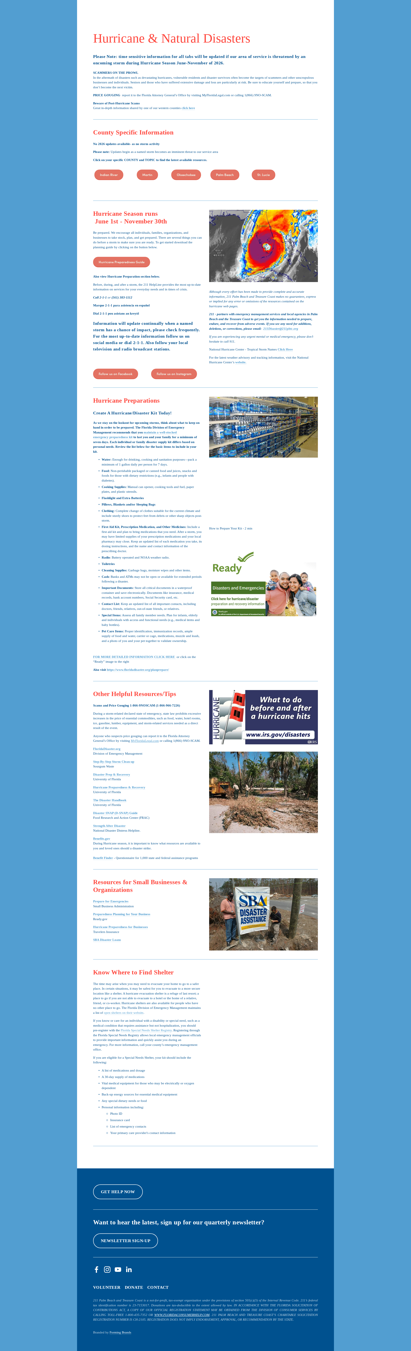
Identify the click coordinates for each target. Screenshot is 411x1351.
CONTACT (158, 1287)
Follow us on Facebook (116, 373)
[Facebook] (96, 1269)
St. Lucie (263, 174)
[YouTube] (118, 1269)
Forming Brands (120, 1332)
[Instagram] (107, 1269)
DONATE (134, 1287)
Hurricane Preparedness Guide (121, 262)
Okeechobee (186, 174)
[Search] (95, 7)
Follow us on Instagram (174, 373)
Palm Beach (225, 174)
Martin (147, 174)
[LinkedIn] (128, 1269)
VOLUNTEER (107, 1287)
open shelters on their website (123, 1012)
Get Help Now (118, 1191)
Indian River (109, 174)
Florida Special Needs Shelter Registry (146, 1030)
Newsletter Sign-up (125, 1240)
